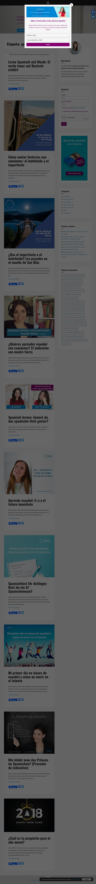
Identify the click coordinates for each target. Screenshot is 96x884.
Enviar (48, 44)
